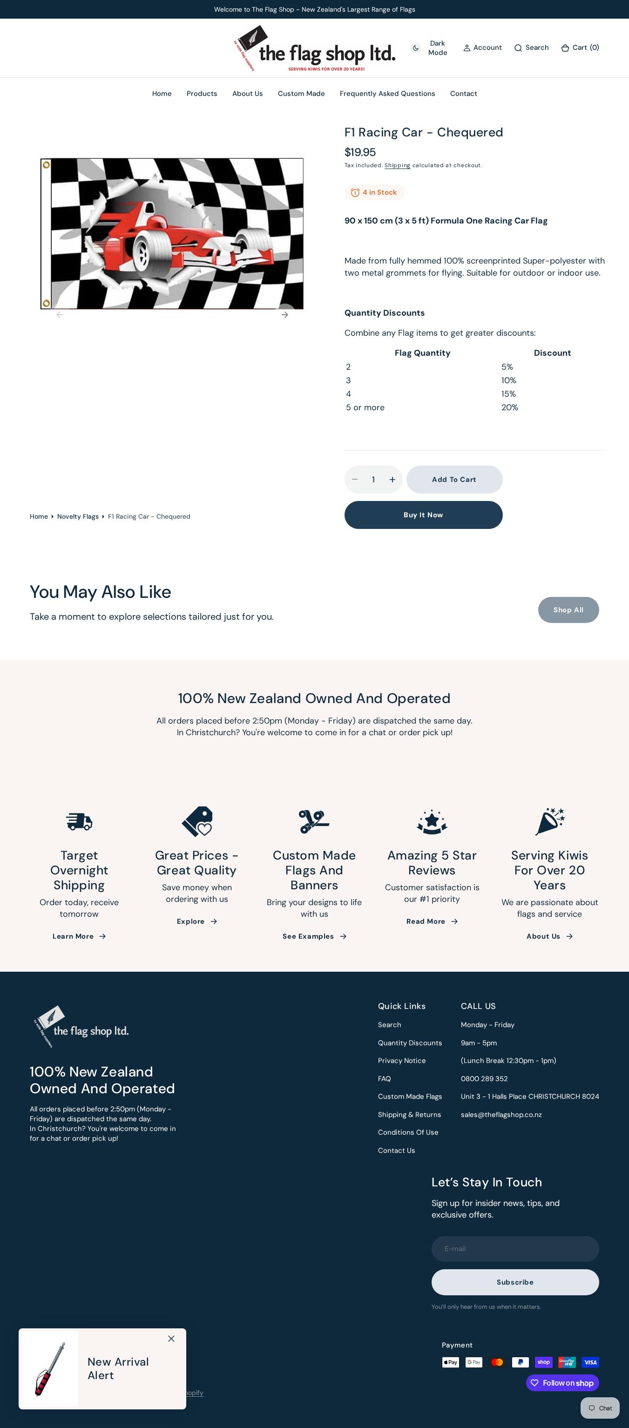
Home (39, 516)
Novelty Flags (78, 516)
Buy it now (423, 515)
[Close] (171, 1338)
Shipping (398, 165)
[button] (580, 48)
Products (202, 93)
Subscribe (515, 1282)
